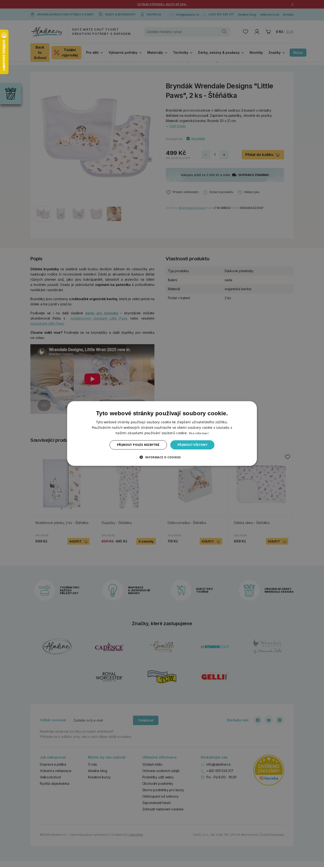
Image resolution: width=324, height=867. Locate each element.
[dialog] (162, 433)
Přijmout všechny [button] (192, 445)
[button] (162, 457)
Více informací (198, 433)
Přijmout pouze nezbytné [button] (138, 445)
